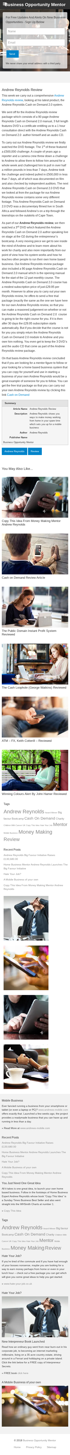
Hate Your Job (46, 825)
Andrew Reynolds (14, 451)
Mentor (60, 824)
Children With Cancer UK (14, 825)
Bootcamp (18, 818)
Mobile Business (11, 833)
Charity (60, 818)
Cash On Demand (39, 818)
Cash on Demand (18, 394)
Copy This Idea (32, 825)
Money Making (35, 832)
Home (17, 1447)
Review (35, 451)
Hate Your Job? (12, 874)
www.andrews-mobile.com (53, 1109)
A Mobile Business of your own (21, 879)
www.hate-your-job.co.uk (18, 1283)
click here (23, 1373)
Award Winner (51, 813)
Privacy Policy (34, 1447)
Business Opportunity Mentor (39, 1440)
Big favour (62, 1228)
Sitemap (51, 1447)
